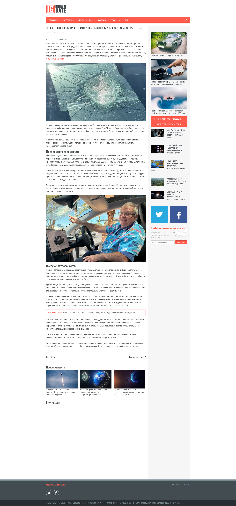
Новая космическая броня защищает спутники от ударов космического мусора (99, 313)
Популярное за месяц (169, 124)
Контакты (175, 484)
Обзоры (114, 20)
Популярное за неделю (169, 119)
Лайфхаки (102, 20)
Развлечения (68, 20)
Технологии (54, 20)
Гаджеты (125, 20)
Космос (54, 357)
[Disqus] (96, 437)
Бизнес (81, 20)
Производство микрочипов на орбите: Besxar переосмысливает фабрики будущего (61, 392)
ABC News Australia (55, 59)
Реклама (187, 484)
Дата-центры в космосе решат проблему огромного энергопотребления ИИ (94, 392)
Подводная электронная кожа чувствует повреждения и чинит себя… (168, 166)
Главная (59, 33)
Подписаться (181, 242)
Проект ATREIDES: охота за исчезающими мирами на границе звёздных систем (129, 392)
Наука (91, 20)
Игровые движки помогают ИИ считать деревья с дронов (176, 181)
